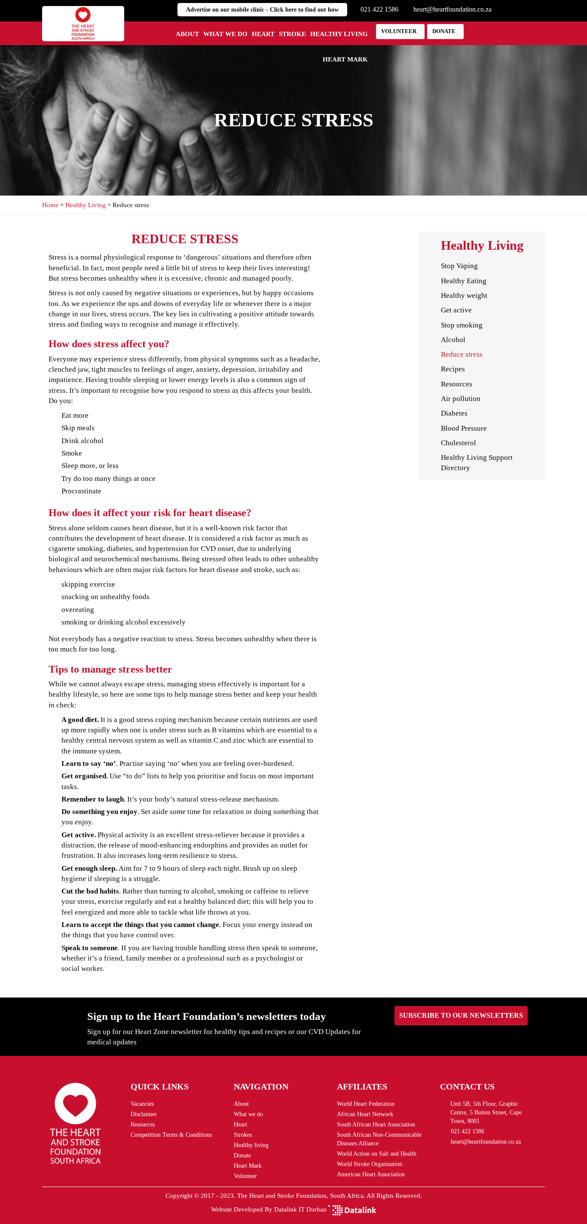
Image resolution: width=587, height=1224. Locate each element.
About (187, 34)
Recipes (453, 369)
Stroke (292, 34)
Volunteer (399, 31)
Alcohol (453, 340)
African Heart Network (365, 1114)
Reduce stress (462, 354)
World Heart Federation (365, 1104)
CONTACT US (467, 1086)
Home (51, 205)
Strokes (243, 1135)
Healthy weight (464, 295)
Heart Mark (345, 59)
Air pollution (460, 399)
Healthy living (339, 34)
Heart (263, 34)
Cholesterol (458, 443)
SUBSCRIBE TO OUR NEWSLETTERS (461, 1015)
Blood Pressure (464, 428)
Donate (444, 31)
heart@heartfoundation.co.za (452, 9)
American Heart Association (371, 1174)
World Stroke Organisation (369, 1164)
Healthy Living (86, 205)
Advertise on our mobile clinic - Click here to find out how (262, 9)
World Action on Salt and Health (376, 1154)
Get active (456, 310)
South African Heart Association (376, 1124)
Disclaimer (144, 1114)
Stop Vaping (459, 266)
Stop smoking (462, 325)
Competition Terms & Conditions (171, 1135)
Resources (456, 384)
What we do (225, 34)
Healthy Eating (463, 281)
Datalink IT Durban (300, 1209)
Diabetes (454, 413)
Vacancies (142, 1104)
